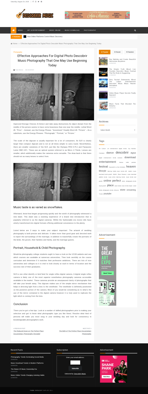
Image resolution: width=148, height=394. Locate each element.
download (130, 157)
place (110, 185)
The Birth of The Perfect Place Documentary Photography (75, 332)
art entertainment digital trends (117, 148)
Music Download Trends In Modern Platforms (27, 363)
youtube (107, 193)
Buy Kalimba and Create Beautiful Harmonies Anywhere (122, 60)
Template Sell (47, 390)
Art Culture (102, 148)
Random (131, 52)
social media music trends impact (123, 185)
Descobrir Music (80, 374)
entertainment (107, 161)
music (115, 174)
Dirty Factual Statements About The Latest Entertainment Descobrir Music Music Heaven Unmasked (122, 82)
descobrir (122, 152)
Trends (101, 194)
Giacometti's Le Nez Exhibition (117, 167)
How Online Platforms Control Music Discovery (44, 36)
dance (110, 152)
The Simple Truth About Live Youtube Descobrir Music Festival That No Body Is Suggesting (122, 71)
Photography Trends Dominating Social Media (27, 357)
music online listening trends (116, 177)
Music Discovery (122, 174)
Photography (90, 30)
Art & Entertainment (36, 30)
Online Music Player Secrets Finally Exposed (122, 94)
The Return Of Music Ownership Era (24, 369)
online (107, 180)
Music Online (55, 30)
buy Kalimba (132, 148)
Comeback (101, 153)
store (122, 189)
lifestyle (102, 171)
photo (123, 181)
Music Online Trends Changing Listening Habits (27, 375)
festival (103, 166)
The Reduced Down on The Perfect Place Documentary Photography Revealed (28, 332)
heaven (131, 166)
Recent (118, 52)
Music (20, 30)
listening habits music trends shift (117, 171)
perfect (116, 180)
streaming (131, 190)
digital (133, 153)
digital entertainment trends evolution (110, 157)
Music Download (72, 30)
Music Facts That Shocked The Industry (122, 105)
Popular (105, 52)
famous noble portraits (127, 162)
